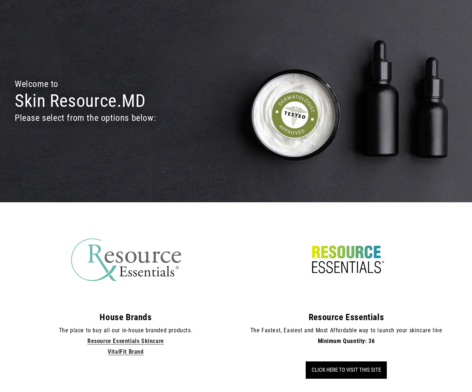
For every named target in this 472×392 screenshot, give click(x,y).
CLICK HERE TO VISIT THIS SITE (346, 370)
